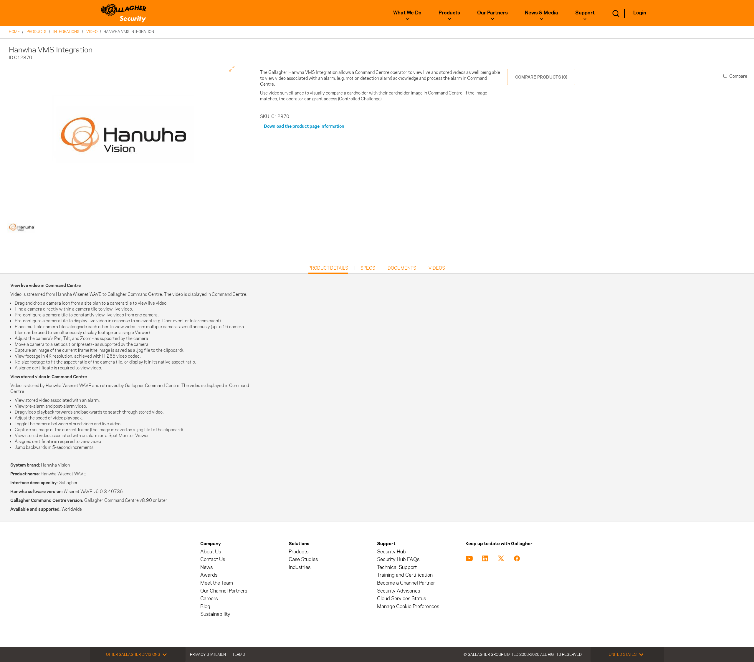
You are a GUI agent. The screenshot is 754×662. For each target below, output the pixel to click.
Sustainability (215, 614)
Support (585, 12)
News (206, 567)
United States (623, 654)
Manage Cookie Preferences (408, 606)
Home (14, 31)
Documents (402, 268)
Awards (208, 575)
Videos (437, 268)
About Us (210, 552)
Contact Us (212, 559)
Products (449, 12)
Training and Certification (405, 575)
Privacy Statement (209, 654)
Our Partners (492, 12)
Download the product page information (304, 126)
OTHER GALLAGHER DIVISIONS (133, 654)
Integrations (66, 31)
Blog (205, 606)
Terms (238, 654)
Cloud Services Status (401, 598)
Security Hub (391, 552)
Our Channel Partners (223, 591)
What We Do (407, 12)
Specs (368, 268)
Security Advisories (398, 591)
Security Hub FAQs (398, 559)
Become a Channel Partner (406, 583)
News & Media (541, 12)
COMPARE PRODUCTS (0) (541, 77)
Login (639, 12)
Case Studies (303, 559)
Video (91, 31)
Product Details (328, 269)
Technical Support (397, 567)
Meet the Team (216, 583)
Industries (299, 567)
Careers (209, 598)
